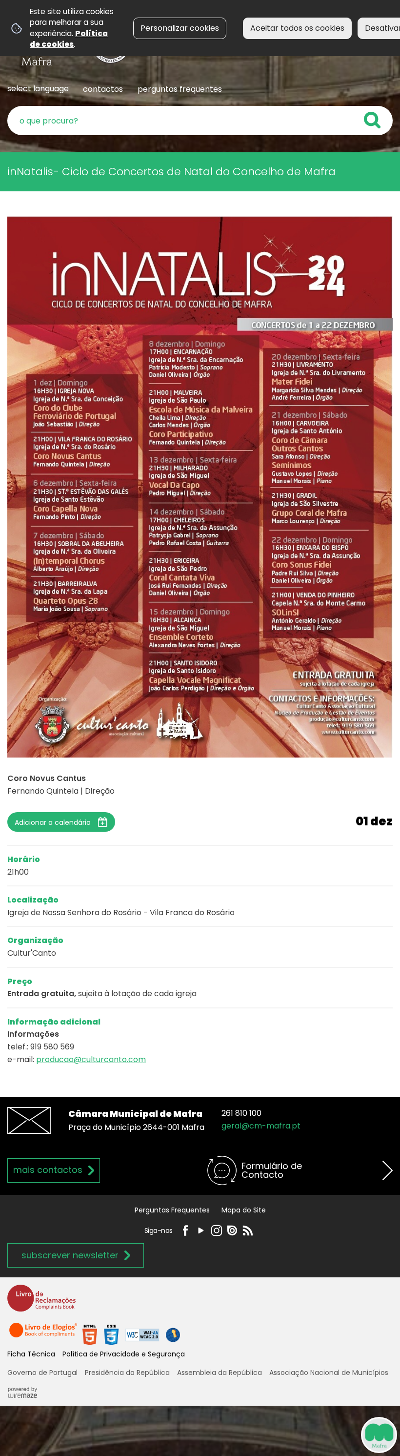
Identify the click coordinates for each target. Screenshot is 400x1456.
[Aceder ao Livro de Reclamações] (41, 1302)
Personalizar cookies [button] (179, 28)
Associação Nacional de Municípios (328, 1372)
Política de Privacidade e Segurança (123, 1354)
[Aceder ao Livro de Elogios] (43, 1334)
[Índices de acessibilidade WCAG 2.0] (131, 1334)
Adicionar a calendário (53, 822)
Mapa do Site (243, 1210)
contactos (103, 89)
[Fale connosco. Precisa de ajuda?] (289, 1434)
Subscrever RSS (248, 1230)
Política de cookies (69, 38)
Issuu (232, 1230)
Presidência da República (127, 1372)
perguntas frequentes (180, 89)
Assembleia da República (219, 1372)
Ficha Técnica (31, 1354)
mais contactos (47, 1170)
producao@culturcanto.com (91, 1059)
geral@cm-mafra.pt (260, 1125)
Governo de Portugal (42, 1372)
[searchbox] (200, 120)
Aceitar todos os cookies (297, 28)
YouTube (201, 1230)
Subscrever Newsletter (70, 1255)
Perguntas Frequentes (172, 1210)
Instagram (216, 1230)
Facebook (185, 1230)
